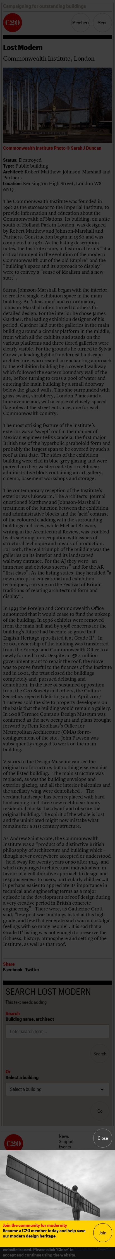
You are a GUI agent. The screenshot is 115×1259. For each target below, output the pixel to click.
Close (103, 1138)
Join (102, 1232)
